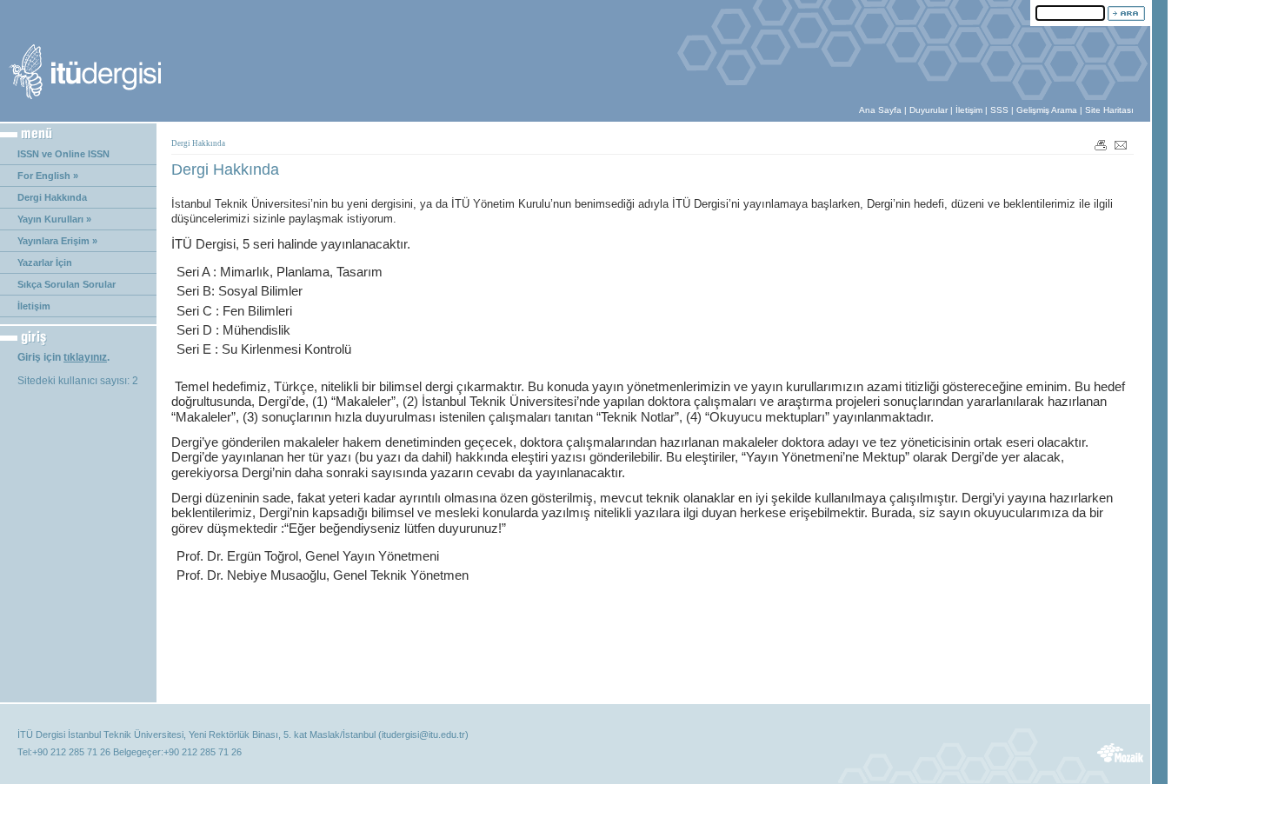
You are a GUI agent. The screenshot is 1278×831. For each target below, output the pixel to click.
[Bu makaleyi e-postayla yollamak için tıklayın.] (1121, 144)
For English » (47, 175)
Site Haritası (1109, 110)
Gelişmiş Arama (1046, 110)
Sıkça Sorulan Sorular (66, 284)
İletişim (968, 110)
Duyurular (928, 110)
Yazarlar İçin (44, 262)
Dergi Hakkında (52, 197)
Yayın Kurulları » (54, 219)
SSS (999, 110)
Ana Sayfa (880, 110)
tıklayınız (85, 357)
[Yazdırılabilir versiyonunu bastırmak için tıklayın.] (1100, 144)
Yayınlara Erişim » (57, 241)
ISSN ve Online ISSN (63, 154)
